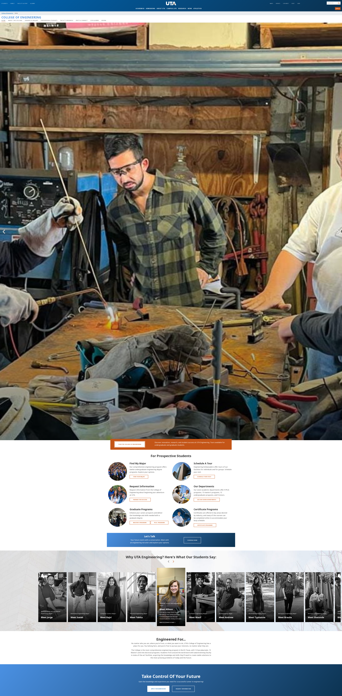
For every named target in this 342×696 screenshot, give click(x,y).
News (190, 8)
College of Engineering (7, 13)
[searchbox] (332, 3)
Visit (293, 3)
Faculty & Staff (22, 3)
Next (338, 231)
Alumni (32, 3)
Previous (4, 231)
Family (12, 3)
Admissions (150, 8)
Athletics (197, 8)
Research (182, 8)
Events (278, 3)
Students (5, 3)
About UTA (161, 8)
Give (298, 3)
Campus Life (172, 8)
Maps (271, 3)
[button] (171, 622)
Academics (140, 8)
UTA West (286, 3)
